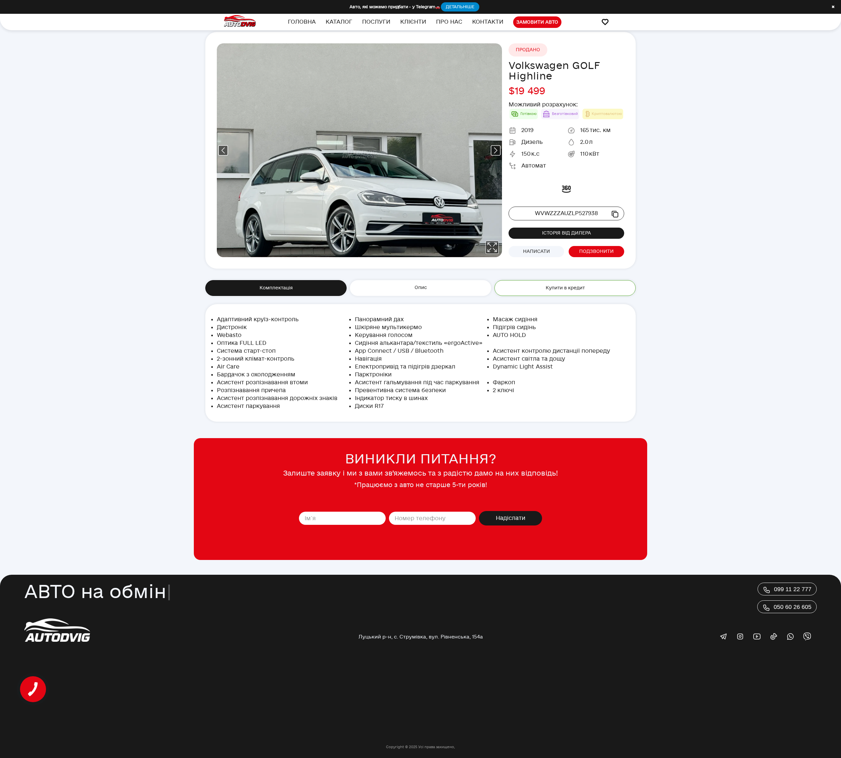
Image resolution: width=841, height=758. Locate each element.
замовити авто (537, 22)
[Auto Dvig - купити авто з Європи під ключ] (239, 22)
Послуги (376, 21)
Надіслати (510, 518)
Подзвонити (596, 251)
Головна (302, 21)
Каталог (339, 21)
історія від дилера (566, 233)
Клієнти (413, 21)
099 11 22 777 (792, 589)
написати (536, 251)
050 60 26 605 (792, 607)
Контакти (487, 21)
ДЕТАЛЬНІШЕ (460, 7)
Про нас (449, 21)
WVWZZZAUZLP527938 (566, 213)
